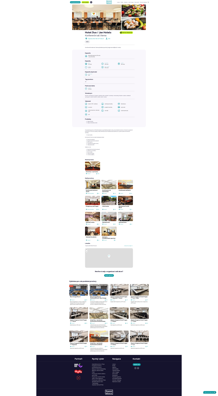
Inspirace (126, 2)
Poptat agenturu (109, 275)
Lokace (118, 2)
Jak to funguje (131, 2)
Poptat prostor (127, 32)
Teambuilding (95, 383)
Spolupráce (115, 375)
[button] (109, 256)
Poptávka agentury (116, 377)
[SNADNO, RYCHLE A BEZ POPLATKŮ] (109, 2)
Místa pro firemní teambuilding (99, 369)
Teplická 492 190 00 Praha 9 (96, 39)
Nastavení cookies (116, 381)
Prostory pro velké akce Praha (99, 380)
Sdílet (87, 41)
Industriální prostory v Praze (98, 364)
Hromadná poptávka (75, 2)
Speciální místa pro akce (97, 381)
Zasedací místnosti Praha (97, 385)
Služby (122, 2)
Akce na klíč (136, 2)
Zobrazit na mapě (128, 245)
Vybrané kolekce (116, 370)
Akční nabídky (85, 2)
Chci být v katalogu (143, 2)
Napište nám (137, 364)
